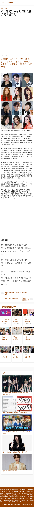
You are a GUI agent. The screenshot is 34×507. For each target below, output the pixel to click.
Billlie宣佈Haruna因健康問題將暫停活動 (15, 452)
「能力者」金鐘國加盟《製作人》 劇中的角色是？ (5, 357)
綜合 (6, 8)
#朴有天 (13, 59)
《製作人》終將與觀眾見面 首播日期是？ (28, 320)
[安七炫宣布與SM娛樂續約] (17, 462)
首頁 (2, 8)
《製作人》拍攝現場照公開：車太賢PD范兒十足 (16, 320)
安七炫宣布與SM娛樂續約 (10, 471)
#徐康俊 (4, 64)
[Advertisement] (17, 34)
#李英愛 (13, 64)
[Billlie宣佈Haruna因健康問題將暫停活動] (17, 443)
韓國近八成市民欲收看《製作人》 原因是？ (5, 338)
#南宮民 (8, 61)
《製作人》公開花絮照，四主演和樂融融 (28, 357)
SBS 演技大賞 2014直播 (5, 320)
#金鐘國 (4, 59)
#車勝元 (23, 64)
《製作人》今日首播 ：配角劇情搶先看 (16, 338)
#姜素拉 (27, 61)
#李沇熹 (18, 61)
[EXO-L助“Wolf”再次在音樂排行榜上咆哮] (17, 404)
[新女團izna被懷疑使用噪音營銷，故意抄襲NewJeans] (17, 383)
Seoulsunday (7, 2)
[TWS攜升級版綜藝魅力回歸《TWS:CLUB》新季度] (17, 422)
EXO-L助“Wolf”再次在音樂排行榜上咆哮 (15, 412)
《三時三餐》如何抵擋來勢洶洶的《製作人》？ (16, 357)
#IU (21, 59)
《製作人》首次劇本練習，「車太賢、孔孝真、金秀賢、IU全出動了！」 (28, 338)
